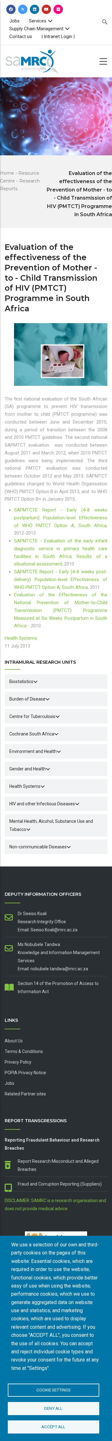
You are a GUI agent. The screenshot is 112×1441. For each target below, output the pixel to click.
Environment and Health (33, 751)
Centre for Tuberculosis (32, 716)
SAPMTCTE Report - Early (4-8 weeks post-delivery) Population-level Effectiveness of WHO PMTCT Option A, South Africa (60, 579)
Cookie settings (53, 1389)
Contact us (20, 36)
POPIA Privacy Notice (25, 1072)
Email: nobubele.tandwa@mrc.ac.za (53, 968)
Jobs (14, 21)
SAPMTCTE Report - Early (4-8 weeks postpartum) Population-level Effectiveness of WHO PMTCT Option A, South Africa (60, 517)
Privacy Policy (18, 1062)
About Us (14, 1040)
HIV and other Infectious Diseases (42, 803)
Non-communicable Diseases (38, 846)
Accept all (53, 1426)
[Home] (42, 60)
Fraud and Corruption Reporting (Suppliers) (60, 1183)
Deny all (53, 1408)
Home (7, 173)
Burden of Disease (27, 698)
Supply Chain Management (36, 29)
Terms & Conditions (24, 1051)
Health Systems (21, 638)
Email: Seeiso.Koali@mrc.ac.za (47, 929)
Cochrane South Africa (31, 733)
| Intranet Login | (58, 36)
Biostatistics (21, 681)
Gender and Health (27, 768)
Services (37, 21)
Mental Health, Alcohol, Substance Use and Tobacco (51, 825)
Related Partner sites (25, 1093)
